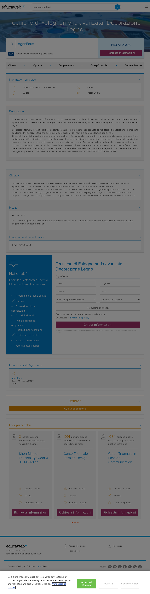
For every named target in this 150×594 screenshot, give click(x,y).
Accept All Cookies (86, 584)
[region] (75, 582)
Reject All (108, 583)
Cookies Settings (129, 583)
